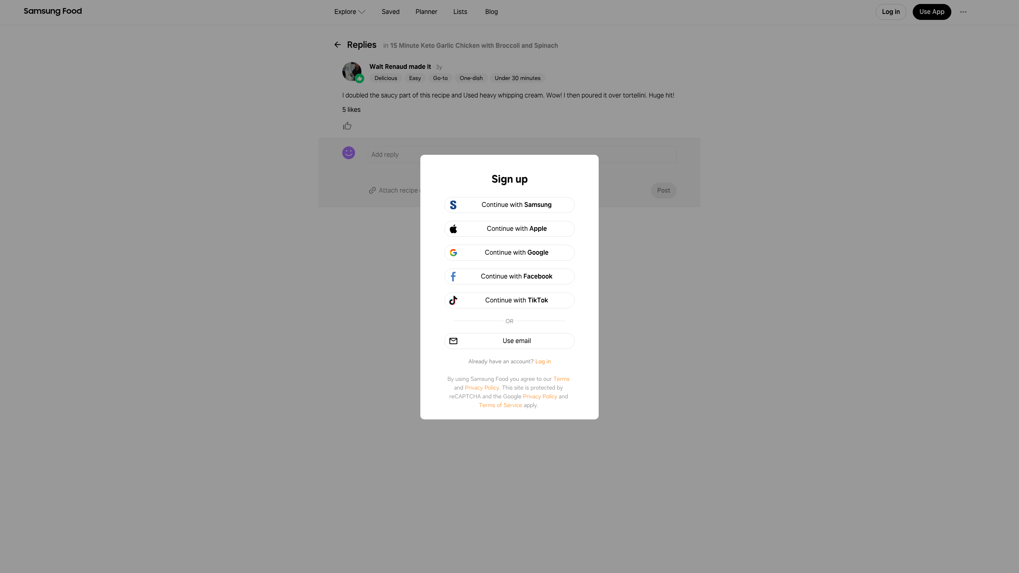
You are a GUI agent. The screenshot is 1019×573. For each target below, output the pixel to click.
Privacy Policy (482, 387)
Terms (561, 378)
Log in (543, 361)
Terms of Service (500, 405)
